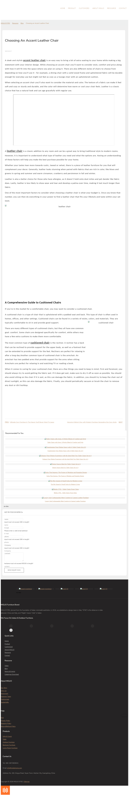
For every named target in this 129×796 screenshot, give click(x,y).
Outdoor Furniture (9, 742)
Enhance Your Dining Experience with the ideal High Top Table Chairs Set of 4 (65, 459)
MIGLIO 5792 (5, 23)
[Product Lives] (5, 794)
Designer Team (6, 697)
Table (4, 739)
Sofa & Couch (7, 736)
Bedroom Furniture (9, 745)
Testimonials (5, 699)
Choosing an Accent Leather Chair (37, 23)
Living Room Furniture (10, 748)
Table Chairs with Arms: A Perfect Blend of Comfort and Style (65, 442)
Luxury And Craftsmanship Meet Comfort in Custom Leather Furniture (65, 501)
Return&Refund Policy (8, 726)
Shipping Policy (6, 723)
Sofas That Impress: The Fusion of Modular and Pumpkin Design (65, 476)
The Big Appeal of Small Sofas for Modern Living (65, 484)
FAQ (2, 718)
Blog (22, 23)
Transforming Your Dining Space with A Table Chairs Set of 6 (65, 451)
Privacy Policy (5, 721)
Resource (15, 23)
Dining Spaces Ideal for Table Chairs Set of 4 (65, 467)
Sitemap (27, 782)
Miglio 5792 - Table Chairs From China (65, 493)
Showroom (4, 694)
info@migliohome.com (14, 768)
